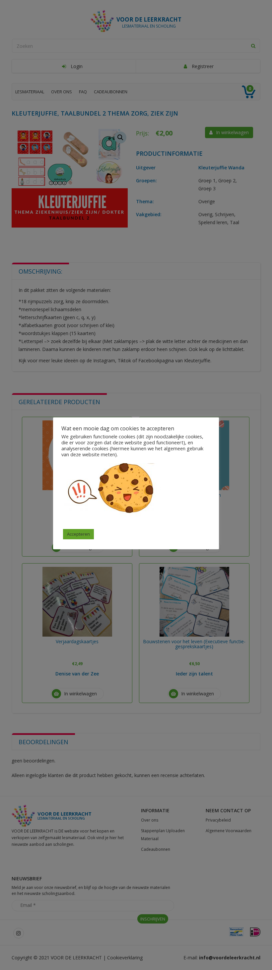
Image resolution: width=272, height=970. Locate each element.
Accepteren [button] (78, 534)
